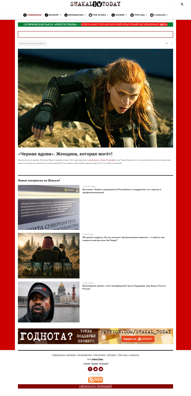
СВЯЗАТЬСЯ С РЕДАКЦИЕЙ (95, 386)
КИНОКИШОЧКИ (85, 355)
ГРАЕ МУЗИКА (99, 355)
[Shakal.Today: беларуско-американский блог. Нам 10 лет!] (95, 4)
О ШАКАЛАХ (134, 355)
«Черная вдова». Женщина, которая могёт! (65, 153)
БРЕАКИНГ (71, 355)
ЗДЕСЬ (163, 24)
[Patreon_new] (95, 336)
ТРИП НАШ (122, 355)
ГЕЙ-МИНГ (111, 355)
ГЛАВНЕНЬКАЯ (58, 355)
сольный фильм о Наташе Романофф (100, 160)
